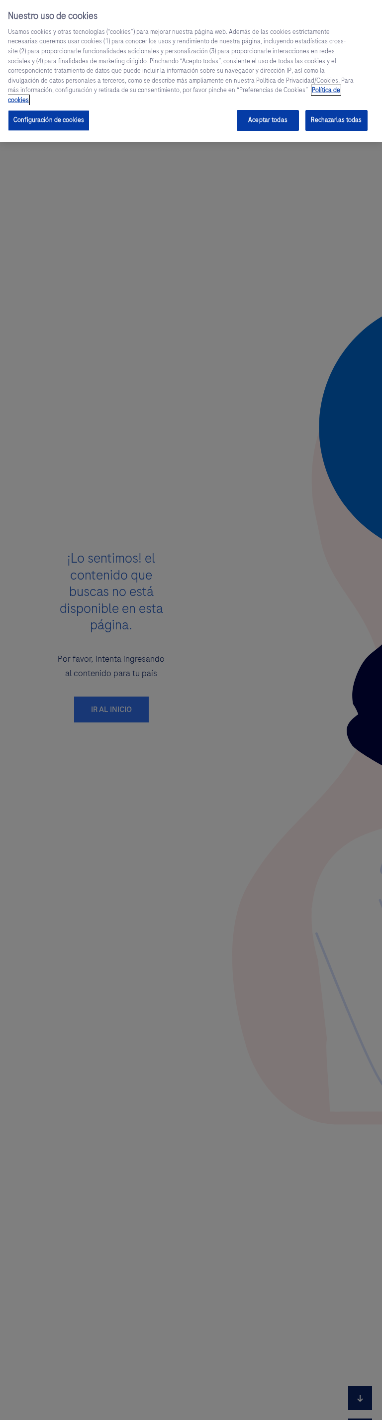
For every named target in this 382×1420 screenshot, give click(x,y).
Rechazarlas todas (336, 120)
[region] (191, 71)
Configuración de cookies (48, 120)
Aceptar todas (267, 120)
